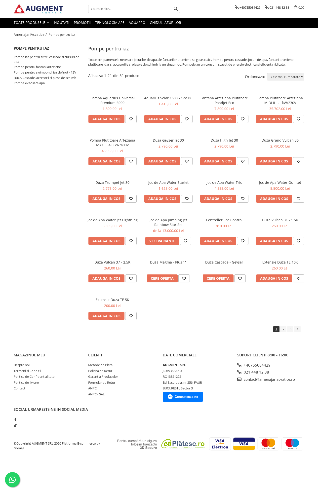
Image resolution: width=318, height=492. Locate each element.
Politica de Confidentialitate (34, 376)
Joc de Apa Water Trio (224, 182)
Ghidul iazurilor (165, 22)
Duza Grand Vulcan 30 (280, 140)
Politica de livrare (26, 382)
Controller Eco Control (224, 220)
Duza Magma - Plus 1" (168, 262)
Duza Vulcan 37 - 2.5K (112, 262)
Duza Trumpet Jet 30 (112, 182)
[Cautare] (175, 9)
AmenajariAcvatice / (31, 34)
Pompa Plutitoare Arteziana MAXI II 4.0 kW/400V (112, 142)
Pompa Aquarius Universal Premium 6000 (112, 100)
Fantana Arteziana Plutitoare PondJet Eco (224, 100)
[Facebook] (15, 419)
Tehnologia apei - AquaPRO (120, 22)
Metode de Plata (100, 365)
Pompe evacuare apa (29, 83)
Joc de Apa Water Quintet (280, 182)
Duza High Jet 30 (224, 140)
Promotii (82, 22)
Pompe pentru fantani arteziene (37, 67)
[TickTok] (15, 425)
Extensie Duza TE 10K (280, 262)
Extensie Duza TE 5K (112, 299)
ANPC (92, 388)
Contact (19, 388)
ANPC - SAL (96, 394)
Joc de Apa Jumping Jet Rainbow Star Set (168, 222)
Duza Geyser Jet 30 (168, 140)
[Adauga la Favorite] (131, 119)
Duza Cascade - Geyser (224, 262)
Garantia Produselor (103, 376)
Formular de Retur (101, 382)
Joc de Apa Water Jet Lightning (112, 220)
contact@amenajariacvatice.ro (269, 379)
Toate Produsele (30, 22)
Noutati (61, 22)
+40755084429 (257, 365)
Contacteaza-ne (186, 397)
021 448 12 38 (256, 372)
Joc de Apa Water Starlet (168, 182)
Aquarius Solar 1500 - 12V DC (168, 98)
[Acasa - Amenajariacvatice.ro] (38, 9)
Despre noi (22, 365)
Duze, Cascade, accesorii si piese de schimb (45, 78)
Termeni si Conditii (27, 371)
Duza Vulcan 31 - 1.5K (280, 220)
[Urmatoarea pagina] (297, 329)
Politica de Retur (100, 371)
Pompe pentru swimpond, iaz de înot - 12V (45, 72)
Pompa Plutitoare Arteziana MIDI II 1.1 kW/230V (280, 100)
